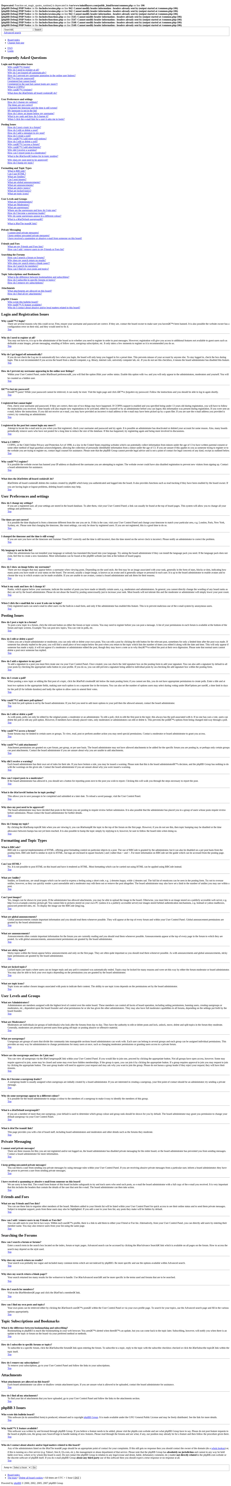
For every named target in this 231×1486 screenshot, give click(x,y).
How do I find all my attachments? (25, 293)
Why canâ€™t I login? (19, 67)
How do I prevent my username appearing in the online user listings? (42, 75)
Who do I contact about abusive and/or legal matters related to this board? (44, 307)
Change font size (16, 42)
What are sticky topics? (19, 188)
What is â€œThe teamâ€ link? (22, 223)
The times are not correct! (20, 105)
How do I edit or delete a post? (23, 130)
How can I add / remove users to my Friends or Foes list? (36, 249)
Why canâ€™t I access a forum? (24, 144)
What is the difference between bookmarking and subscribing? (38, 277)
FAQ (10, 48)
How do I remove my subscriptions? (26, 282)
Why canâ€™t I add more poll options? (27, 138)
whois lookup (218, 1448)
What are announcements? (21, 185)
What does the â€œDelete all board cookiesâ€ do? (32, 93)
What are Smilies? (16, 176)
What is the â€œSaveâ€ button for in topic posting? (33, 156)
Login (11, 51)
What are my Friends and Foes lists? (25, 246)
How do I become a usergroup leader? (26, 213)
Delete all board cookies (31, 1477)
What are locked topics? (19, 190)
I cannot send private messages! (23, 232)
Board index (14, 40)
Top (9, 329)
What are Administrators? (20, 201)
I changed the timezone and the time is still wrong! (32, 107)
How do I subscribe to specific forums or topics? (31, 280)
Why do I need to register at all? (23, 69)
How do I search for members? (23, 266)
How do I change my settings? (23, 102)
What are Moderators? (19, 204)
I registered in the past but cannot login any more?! (33, 84)
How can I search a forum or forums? (26, 257)
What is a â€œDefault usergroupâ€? (25, 219)
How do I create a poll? (19, 135)
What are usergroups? (18, 207)
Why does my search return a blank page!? (29, 263)
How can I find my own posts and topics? (28, 269)
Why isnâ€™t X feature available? (25, 304)
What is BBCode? (17, 171)
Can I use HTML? (17, 173)
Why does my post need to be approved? (28, 160)
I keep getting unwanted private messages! (29, 235)
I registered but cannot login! (22, 81)
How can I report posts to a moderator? (27, 152)
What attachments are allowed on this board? (30, 291)
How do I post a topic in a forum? (24, 127)
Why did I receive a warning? (22, 150)
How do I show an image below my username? (31, 113)
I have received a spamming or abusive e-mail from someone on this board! (45, 238)
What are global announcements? (24, 182)
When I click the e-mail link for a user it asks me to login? (36, 119)
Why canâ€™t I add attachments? (24, 147)
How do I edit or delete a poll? (23, 141)
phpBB (17, 1483)
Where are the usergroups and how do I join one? (32, 210)
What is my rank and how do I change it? (28, 116)
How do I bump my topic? (21, 162)
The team (12, 1477)
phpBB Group (91, 1417)
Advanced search (12, 32)
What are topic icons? (18, 193)
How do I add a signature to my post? (26, 133)
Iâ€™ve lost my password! (21, 78)
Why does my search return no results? (27, 260)
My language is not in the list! (22, 110)
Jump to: (8, 1467)
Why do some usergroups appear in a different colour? (34, 216)
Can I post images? (17, 179)
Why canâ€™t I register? (20, 89)
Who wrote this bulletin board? (23, 302)
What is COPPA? (16, 86)
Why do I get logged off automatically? (27, 72)
